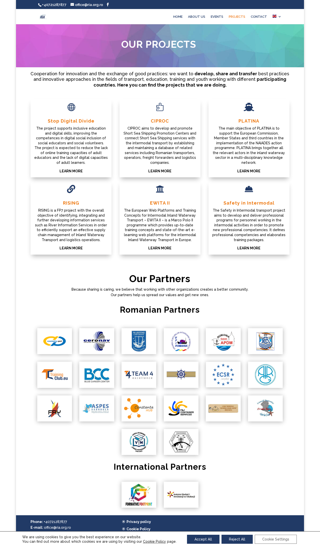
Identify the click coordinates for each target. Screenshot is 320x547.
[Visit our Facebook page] (108, 5)
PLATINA (248, 121)
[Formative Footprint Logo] (139, 506)
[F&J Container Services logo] (181, 420)
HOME (177, 17)
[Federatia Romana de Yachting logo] (54, 420)
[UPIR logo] (181, 353)
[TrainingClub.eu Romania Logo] (54, 387)
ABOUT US (196, 17)
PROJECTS (237, 17)
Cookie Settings (275, 539)
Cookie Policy (138, 529)
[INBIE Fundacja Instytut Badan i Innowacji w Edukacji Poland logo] (181, 506)
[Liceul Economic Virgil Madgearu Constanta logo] (139, 454)
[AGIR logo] (265, 387)
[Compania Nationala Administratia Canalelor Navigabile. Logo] (265, 353)
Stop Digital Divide (71, 121)
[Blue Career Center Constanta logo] (96, 387)
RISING (71, 203)
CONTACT (259, 17)
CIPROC (160, 121)
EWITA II (160, 203)
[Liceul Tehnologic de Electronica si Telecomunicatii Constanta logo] (181, 454)
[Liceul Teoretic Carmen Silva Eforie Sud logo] (265, 420)
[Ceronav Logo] (96, 353)
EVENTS (217, 17)
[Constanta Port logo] (54, 353)
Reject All (237, 539)
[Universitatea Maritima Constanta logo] (139, 353)
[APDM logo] (223, 353)
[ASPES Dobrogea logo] (96, 420)
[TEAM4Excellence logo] (139, 387)
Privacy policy (138, 522)
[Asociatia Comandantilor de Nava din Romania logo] (181, 387)
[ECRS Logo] (223, 386)
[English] (277, 19)
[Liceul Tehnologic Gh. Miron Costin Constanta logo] (223, 420)
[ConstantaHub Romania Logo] (139, 420)
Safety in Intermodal (249, 203)
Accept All (203, 539)
